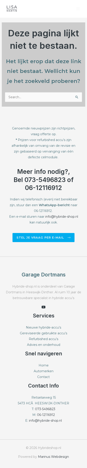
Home (44, 365)
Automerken (44, 371)
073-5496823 (45, 409)
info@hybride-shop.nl (61, 217)
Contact (43, 377)
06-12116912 (46, 415)
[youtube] (43, 307)
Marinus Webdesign (53, 457)
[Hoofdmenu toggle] (78, 8)
